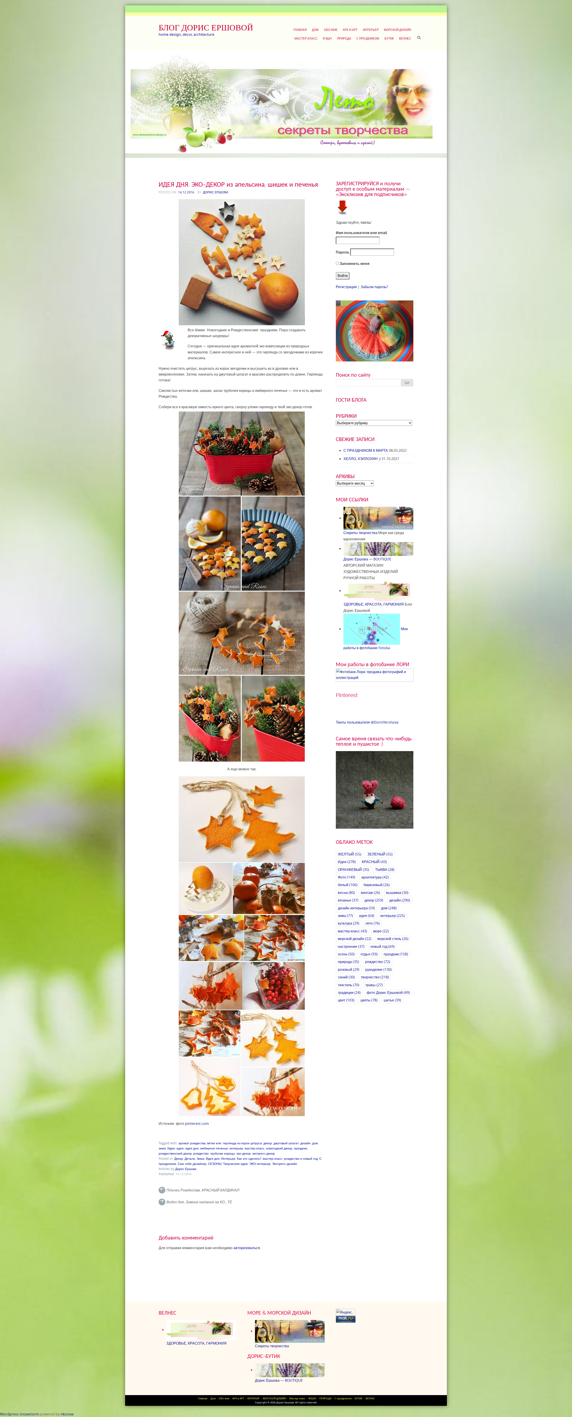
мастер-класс (254, 1148)
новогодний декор (279, 1148)
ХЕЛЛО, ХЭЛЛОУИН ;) (362, 458)
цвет (346, 1000)
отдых (369, 954)
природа (348, 961)
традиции (349, 992)
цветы (369, 1000)
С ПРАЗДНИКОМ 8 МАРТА (365, 450)
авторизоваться (246, 1247)
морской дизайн (354, 938)
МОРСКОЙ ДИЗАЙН (397, 30)
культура (348, 923)
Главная (300, 30)
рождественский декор (175, 1153)
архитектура (375, 877)
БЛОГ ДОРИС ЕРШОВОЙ (206, 27)
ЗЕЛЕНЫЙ (380, 854)
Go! (407, 382)
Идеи (171, 1148)
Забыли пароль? (374, 286)
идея (180, 1148)
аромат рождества (192, 1143)
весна (346, 892)
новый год (382, 946)
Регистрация (346, 286)
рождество (201, 1153)
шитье (392, 1000)
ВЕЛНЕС (405, 38)
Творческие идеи (235, 1163)
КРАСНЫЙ (374, 861)
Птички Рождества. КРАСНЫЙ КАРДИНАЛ (202, 1190)
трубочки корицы (222, 1153)
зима (162, 1148)
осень (346, 954)
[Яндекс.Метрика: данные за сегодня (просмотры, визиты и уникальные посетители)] (345, 1312)
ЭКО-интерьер (260, 1163)
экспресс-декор (263, 1153)
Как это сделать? (249, 1158)
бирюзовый (377, 884)
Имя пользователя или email (361, 232)
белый (348, 884)
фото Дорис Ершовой (388, 992)
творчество (375, 977)
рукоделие (378, 969)
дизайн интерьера (356, 908)
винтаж (370, 892)
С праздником (367, 38)
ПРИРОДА (344, 38)
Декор (178, 1158)
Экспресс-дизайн (284, 1163)
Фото (346, 877)
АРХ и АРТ (350, 30)
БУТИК (389, 38)
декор (267, 1143)
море (381, 931)
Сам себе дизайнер (192, 1163)
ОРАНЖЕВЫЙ (353, 869)
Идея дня (213, 1158)
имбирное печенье (214, 1148)
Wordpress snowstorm (19, 1414)
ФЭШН (327, 38)
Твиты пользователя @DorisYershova (367, 722)
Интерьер (228, 1158)
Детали (190, 1158)
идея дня (192, 1148)
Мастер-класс (306, 38)
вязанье (348, 900)
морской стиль (392, 938)
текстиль (348, 984)
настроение (351, 946)
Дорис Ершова (215, 192)
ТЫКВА (384, 869)
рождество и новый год (301, 1158)
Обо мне (331, 30)
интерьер (236, 1148)
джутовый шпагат (286, 1143)
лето (372, 923)
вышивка (397, 892)
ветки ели (214, 1143)
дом (315, 1143)
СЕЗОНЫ (214, 1163)
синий (346, 977)
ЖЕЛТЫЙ (349, 854)
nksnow (67, 1414)
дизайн (305, 1143)
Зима (200, 1158)
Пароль (342, 252)
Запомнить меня (354, 263)
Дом (315, 30)
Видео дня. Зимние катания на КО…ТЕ (199, 1201)
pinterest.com (197, 1123)
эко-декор (243, 1153)
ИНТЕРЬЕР (371, 30)
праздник (300, 1148)
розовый (348, 969)
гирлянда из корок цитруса (242, 1143)
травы (374, 984)
